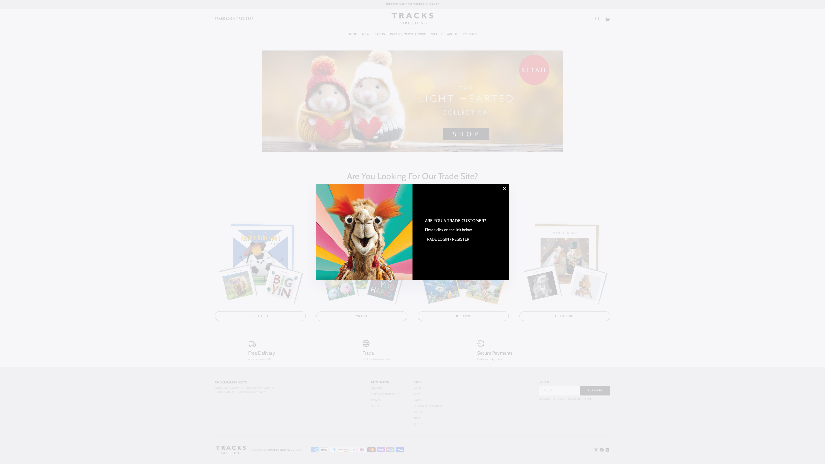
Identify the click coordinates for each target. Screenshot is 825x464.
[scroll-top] (816, 455)
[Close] (504, 188)
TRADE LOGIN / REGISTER (447, 239)
